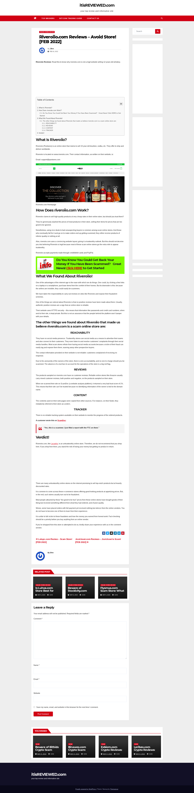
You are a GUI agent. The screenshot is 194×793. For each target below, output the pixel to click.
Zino (52, 49)
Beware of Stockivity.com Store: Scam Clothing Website (79, 592)
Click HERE (74, 268)
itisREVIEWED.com (97, 5)
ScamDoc (61, 420)
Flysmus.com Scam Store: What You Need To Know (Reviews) (112, 592)
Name (37, 665)
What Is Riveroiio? (45, 108)
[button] (162, 18)
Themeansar (114, 789)
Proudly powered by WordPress (85, 789)
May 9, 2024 (41, 754)
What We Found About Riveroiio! (50, 118)
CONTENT (49, 128)
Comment (38, 619)
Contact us (93, 18)
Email (36, 679)
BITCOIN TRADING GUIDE (70, 18)
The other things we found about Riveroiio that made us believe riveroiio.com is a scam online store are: (79, 121)
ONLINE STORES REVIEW (47, 32)
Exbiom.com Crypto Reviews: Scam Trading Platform (111, 751)
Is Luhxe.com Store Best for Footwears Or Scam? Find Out (45, 592)
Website (37, 693)
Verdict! (41, 133)
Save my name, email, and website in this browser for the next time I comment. (67, 707)
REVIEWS (49, 126)
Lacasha (54, 444)
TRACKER (49, 130)
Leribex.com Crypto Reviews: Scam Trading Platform (144, 751)
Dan (51, 595)
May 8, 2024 (140, 754)
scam (37, 744)
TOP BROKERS (48, 18)
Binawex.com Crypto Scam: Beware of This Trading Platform (79, 751)
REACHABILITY (51, 123)
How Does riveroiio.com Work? (50, 110)
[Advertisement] (80, 81)
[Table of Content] (121, 103)
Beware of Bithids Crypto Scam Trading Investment (47, 751)
